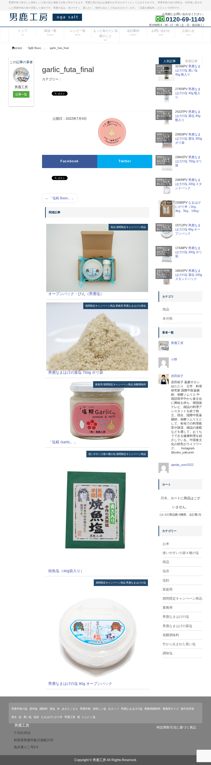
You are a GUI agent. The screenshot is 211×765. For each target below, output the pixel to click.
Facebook (69, 161)
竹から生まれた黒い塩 (164, 70)
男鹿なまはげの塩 (136, 582)
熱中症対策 (187, 708)
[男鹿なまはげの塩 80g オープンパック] (97, 630)
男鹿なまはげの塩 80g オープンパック (80, 684)
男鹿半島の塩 (19, 708)
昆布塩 (33, 708)
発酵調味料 (140, 384)
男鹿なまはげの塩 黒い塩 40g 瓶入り (188, 70)
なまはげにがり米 (51, 717)
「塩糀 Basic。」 (60, 198)
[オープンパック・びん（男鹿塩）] (97, 257)
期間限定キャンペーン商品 (131, 227)
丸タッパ (113, 708)
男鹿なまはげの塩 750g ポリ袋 (188, 161)
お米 (169, 202)
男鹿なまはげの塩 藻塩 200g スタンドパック (188, 275)
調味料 (44, 708)
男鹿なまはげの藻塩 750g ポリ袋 (75, 372)
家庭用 (99, 384)
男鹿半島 (85, 708)
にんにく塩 (88, 717)
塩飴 (166, 580)
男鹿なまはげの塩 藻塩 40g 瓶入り (188, 116)
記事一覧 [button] (21, 94)
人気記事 (169, 61)
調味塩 (167, 653)
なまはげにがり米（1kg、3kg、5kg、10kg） (188, 206)
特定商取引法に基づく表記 (176, 727)
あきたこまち (70, 708)
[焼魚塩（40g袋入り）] (97, 509)
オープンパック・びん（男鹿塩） (76, 294)
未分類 (167, 318)
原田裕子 (177, 376)
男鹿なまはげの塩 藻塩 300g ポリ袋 (188, 138)
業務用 (119, 305)
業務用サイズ (171, 708)
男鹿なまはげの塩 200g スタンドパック (188, 184)
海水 (14, 717)
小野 (174, 359)
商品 (113, 227)
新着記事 (191, 61)
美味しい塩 (99, 708)
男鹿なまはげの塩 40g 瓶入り (188, 93)
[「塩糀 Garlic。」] (97, 410)
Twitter (124, 161)
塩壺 (166, 571)
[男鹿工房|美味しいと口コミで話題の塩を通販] (47, 16)
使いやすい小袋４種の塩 (102, 454)
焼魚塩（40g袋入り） (66, 571)
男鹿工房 (177, 343)
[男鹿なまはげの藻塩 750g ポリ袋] (97, 336)
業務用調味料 (152, 708)
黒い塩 (27, 717)
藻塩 (52, 708)
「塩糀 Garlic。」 (62, 442)
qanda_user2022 (182, 464)
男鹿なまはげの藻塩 (135, 305)
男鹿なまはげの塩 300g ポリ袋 (188, 252)
